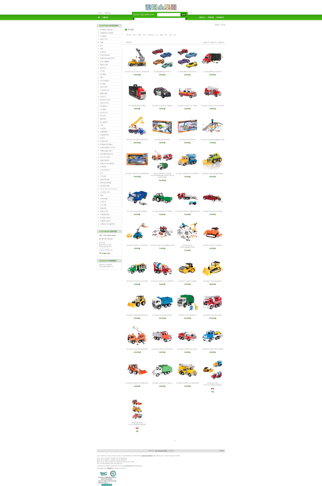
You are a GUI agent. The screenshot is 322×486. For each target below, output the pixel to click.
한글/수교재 (104, 211)
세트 (161, 35)
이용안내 (105, 17)
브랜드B (103, 52)
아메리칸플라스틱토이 (107, 147)
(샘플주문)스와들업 (106, 33)
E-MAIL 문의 (106, 253)
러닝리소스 (104, 112)
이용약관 (151, 451)
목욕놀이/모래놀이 (106, 144)
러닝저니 (103, 96)
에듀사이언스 (104, 103)
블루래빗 (103, 119)
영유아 (102, 138)
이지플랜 (103, 109)
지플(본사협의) (105, 221)
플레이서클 (104, 65)
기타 (101, 173)
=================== (108, 189)
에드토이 (103, 116)
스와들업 (103, 36)
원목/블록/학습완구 (106, 154)
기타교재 (103, 176)
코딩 (101, 195)
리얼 (139, 35)
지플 (101, 42)
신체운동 (103, 166)
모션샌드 (103, 128)
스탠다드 (151, 35)
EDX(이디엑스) (105, 100)
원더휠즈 (103, 74)
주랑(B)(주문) (104, 214)
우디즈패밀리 (104, 81)
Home (217, 25)
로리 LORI (103, 87)
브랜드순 (221, 42)
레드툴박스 (104, 106)
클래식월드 (104, 93)
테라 (101, 77)
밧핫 (101, 49)
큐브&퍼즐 (103, 198)
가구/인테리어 (105, 170)
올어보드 (103, 68)
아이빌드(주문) (105, 218)
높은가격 (214, 42)
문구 (101, 45)
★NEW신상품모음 (106, 29)
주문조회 (211, 17)
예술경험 (103, 208)
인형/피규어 (104, 141)
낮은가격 (206, 42)
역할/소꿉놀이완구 (106, 151)
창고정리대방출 (105, 182)
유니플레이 (104, 122)
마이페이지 (220, 17)
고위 (101, 125)
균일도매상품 (104, 179)
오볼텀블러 (104, 132)
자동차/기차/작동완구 (107, 163)
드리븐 (102, 71)
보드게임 (103, 205)
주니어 (128, 35)
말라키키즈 (104, 39)
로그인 (100, 13)
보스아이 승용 (105, 157)
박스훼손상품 (104, 186)
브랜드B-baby (105, 55)
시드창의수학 (104, 192)
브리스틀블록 (104, 61)
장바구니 (202, 17)
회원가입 (107, 13)
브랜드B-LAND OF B (107, 58)
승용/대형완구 (105, 160)
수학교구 (103, 202)
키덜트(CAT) (104, 135)
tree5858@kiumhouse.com (132, 466)
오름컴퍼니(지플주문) (107, 224)
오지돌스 (103, 84)
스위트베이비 (104, 90)
